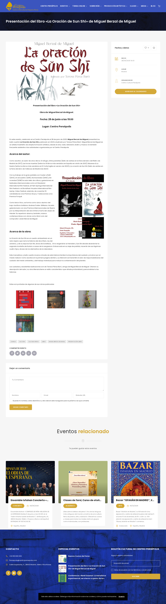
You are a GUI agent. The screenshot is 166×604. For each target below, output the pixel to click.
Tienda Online (78, 6)
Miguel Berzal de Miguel (57, 341)
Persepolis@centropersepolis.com (23, 560)
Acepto (122, 596)
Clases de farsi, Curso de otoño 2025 (85, 500)
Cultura (22, 341)
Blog (153, 6)
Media (143, 6)
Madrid (23, 526)
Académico (70, 506)
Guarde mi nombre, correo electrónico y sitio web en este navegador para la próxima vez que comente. (51, 401)
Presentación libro (75, 341)
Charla (13, 341)
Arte (120, 506)
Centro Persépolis (49, 6)
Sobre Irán (95, 6)
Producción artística (114, 6)
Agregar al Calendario (135, 91)
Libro (43, 341)
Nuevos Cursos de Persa (79, 556)
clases (133, 6)
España (16, 526)
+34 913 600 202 (15, 556)
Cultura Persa (33, 341)
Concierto (17, 506)
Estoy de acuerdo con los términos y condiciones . (133, 570)
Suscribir (135, 576)
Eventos (64, 6)
